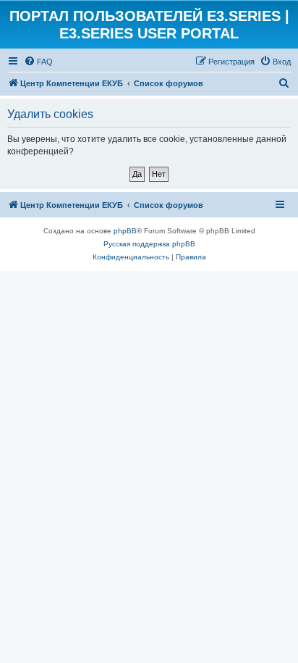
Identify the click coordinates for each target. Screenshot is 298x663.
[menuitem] (38, 61)
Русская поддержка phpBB (149, 244)
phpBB (125, 231)
